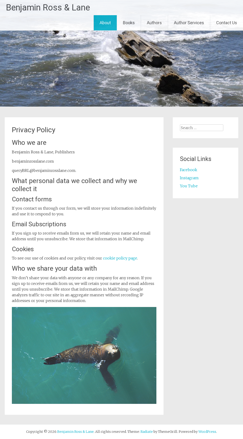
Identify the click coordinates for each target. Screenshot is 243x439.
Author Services (189, 22)
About (105, 22)
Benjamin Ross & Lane (48, 8)
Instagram (189, 177)
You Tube (189, 186)
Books (129, 22)
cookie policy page (120, 258)
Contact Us (226, 22)
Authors (154, 22)
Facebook (188, 169)
